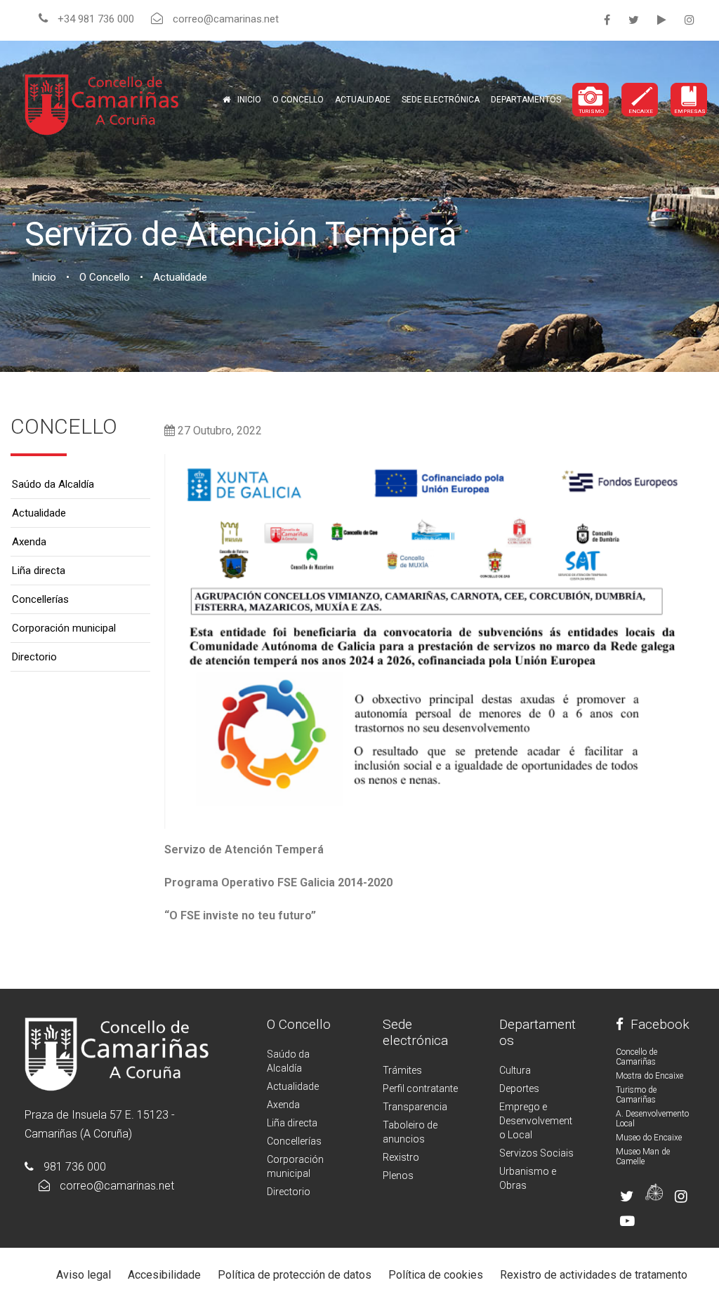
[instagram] (689, 20)
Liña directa (38, 570)
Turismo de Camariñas (636, 1095)
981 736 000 (75, 1166)
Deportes (519, 1088)
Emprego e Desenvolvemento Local (535, 1120)
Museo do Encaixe (649, 1138)
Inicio (249, 100)
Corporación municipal (64, 628)
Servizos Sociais (536, 1153)
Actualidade (362, 100)
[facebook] (607, 20)
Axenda (29, 541)
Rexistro (401, 1157)
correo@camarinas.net (117, 1185)
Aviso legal (83, 1274)
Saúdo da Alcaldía (53, 484)
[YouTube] (661, 20)
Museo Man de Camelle (643, 1156)
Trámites (402, 1070)
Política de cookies (435, 1274)
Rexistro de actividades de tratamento (593, 1274)
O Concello (299, 1024)
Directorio (34, 657)
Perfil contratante (420, 1088)
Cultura (515, 1070)
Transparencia (415, 1106)
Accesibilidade (164, 1274)
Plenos (398, 1175)
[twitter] (633, 20)
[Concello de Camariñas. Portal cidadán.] (102, 103)
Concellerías (40, 599)
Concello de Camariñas (636, 1057)
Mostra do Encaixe (649, 1076)
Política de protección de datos (294, 1274)
